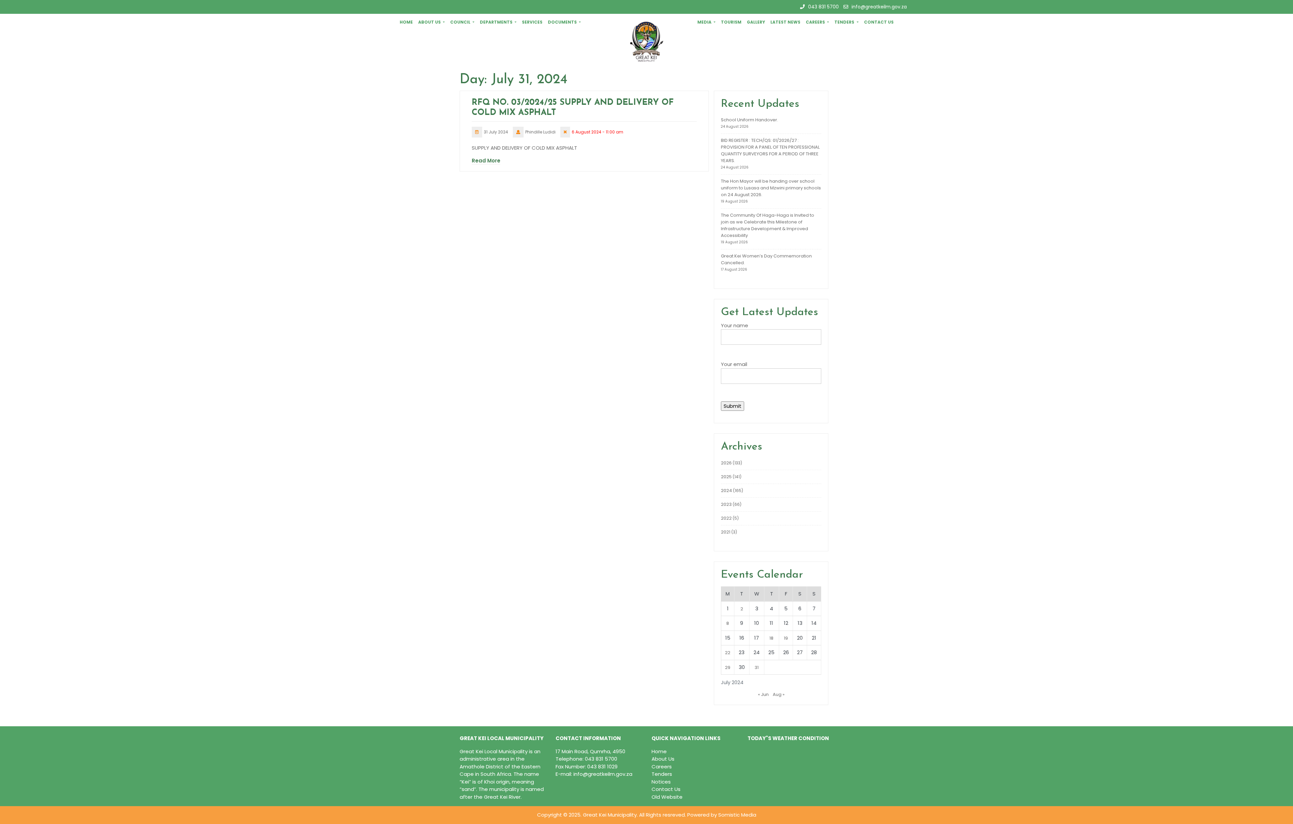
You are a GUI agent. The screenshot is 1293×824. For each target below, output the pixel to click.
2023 (726, 504)
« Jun (763, 694)
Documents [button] (563, 22)
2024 (726, 490)
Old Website (667, 796)
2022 (726, 518)
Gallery (756, 22)
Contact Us (879, 22)
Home (406, 22)
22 (727, 652)
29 (727, 667)
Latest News (785, 22)
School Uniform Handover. (749, 120)
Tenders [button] (844, 22)
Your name (734, 325)
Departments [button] (496, 22)
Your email (734, 364)
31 (757, 667)
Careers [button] (816, 22)
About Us (663, 758)
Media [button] (704, 22)
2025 (726, 477)
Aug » (779, 694)
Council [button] (460, 22)
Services (532, 22)
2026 (726, 463)
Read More (486, 160)
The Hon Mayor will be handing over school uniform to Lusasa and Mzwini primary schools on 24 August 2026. (771, 188)
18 (771, 638)
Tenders (662, 773)
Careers (662, 766)
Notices (661, 781)
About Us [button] (430, 22)
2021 (725, 532)
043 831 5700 (823, 6)
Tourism (731, 22)
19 (786, 638)
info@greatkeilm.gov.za (879, 6)
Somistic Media (737, 814)
